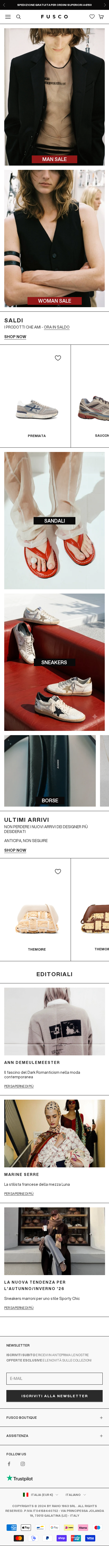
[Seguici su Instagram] (22, 1464)
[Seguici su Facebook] (9, 1464)
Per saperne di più (19, 1086)
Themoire (37, 949)
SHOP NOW (15, 336)
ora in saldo (57, 327)
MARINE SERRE (21, 1174)
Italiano (73, 1495)
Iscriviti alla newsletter (54, 1395)
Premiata (37, 436)
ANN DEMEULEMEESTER (32, 1062)
